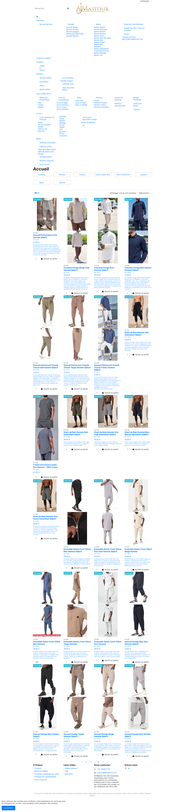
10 (98, 762)
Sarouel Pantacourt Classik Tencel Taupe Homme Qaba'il (77, 366)
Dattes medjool (71, 768)
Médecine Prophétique (44, 98)
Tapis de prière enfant (68, 89)
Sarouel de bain (46, 24)
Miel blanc (69, 774)
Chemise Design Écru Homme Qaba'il (104, 269)
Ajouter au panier (50, 259)
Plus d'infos (63, 803)
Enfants (82, 175)
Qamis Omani (99, 42)
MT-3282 (36, 370)
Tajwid (62, 127)
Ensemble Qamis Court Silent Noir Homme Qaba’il (77, 550)
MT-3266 (67, 437)
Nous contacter (40, 780)
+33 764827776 (103, 769)
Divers (126, 34)
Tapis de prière (46, 146)
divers (96, 100)
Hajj (66, 771)
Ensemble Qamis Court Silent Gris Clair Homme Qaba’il (107, 550)
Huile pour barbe (137, 104)
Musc (79, 97)
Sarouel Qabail (72, 27)
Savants (62, 131)
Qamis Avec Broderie (102, 38)
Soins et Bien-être (102, 175)
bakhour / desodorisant (120, 104)
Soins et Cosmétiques (63, 98)
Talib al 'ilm (42, 129)
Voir (37, 662)
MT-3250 (67, 739)
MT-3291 (66, 272)
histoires (41, 131)
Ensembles (44, 82)
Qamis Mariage (100, 53)
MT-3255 (97, 646)
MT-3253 (36, 739)
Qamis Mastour (100, 34)
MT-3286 (128, 272)
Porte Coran (45, 164)
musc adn (79, 100)
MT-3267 (36, 469)
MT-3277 (66, 370)
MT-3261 (66, 554)
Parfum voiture (100, 105)
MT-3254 (128, 646)
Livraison (38, 768)
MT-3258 (128, 554)
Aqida (40, 122)
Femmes (62, 175)
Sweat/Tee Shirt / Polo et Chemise (134, 29)
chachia (62, 182)
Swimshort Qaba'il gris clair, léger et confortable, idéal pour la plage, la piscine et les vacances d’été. (107, 443)
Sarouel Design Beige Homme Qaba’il (104, 735)
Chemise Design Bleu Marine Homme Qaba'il (138, 269)
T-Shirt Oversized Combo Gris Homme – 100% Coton (45, 466)
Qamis (98, 24)
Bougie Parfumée (137, 98)
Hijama (40, 107)
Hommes (41, 175)
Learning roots (68, 84)
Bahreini (97, 46)
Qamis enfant (45, 89)
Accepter (8, 808)
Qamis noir (98, 55)
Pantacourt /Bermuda (74, 34)
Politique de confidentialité (45, 777)
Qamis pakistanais (101, 49)
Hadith (40, 127)
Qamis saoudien (100, 29)
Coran (61, 125)
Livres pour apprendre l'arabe (89, 118)
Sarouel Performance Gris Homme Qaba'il (45, 236)
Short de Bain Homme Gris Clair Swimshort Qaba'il (106, 433)
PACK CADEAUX (123, 175)
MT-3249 (97, 739)
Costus (41, 105)
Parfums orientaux (101, 107)
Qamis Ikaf (98, 44)
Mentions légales (41, 771)
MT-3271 (97, 372)
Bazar (41, 182)
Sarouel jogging (72, 31)
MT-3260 (97, 554)
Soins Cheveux (63, 105)
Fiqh (61, 129)
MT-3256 (67, 646)
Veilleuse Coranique (48, 142)
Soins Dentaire (62, 109)
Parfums (99, 97)
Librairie (143, 175)
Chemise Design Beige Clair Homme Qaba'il (77, 269)
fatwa (61, 118)
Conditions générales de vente (46, 774)
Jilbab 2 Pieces (42, 68)
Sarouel (71, 24)
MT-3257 (36, 646)
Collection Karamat (119, 98)
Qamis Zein (98, 40)
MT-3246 (128, 739)
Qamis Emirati (99, 31)
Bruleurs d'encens (47, 161)
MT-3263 (128, 437)
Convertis (63, 136)
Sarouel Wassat (72, 36)
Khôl (39, 103)
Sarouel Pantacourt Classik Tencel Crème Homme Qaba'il (106, 367)
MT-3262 (36, 521)
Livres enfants (67, 78)
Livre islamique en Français (47, 118)
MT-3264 (97, 437)
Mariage (62, 123)
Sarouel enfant (45, 78)
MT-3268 (128, 337)
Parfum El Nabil (100, 103)
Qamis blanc (99, 36)
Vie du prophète (44, 124)
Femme (62, 121)
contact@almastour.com (107, 772)
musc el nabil (80, 103)
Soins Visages (62, 103)
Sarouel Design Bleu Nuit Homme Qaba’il (136, 642)
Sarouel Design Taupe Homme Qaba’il (74, 735)
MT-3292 (36, 240)
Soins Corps (61, 107)
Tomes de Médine (88, 122)
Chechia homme (128, 37)
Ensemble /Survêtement (133, 24)
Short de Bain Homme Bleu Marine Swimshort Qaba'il (137, 433)
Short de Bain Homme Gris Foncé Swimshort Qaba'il (45, 517)
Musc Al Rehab (81, 105)
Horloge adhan (46, 157)
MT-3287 (97, 272)
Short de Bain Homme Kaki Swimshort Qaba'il (76, 433)
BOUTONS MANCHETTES (132, 39)
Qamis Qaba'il (99, 27)
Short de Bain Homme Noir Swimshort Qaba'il (137, 333)
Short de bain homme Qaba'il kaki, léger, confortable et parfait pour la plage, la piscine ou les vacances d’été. (77, 443)
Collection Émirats (101, 51)
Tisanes (136, 109)
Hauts (42, 85)
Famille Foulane (66, 81)
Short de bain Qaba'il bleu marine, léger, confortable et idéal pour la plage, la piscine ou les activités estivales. (137, 443)
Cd (83, 125)
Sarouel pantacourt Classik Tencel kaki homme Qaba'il (45, 366)
